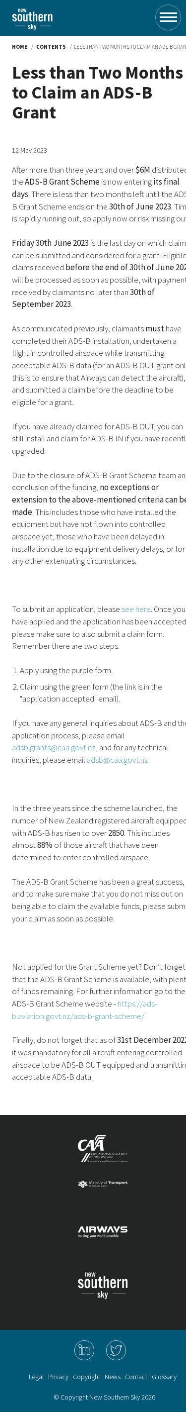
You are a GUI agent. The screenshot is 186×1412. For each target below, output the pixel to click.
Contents (51, 46)
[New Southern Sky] (32, 11)
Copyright (86, 1376)
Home (19, 46)
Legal (36, 1376)
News (113, 1376)
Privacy (58, 1376)
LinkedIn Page (84, 1350)
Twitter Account (116, 1350)
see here (136, 609)
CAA (102, 1153)
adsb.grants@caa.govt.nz (54, 747)
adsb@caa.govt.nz (117, 759)
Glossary (164, 1376)
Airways (102, 1244)
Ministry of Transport (102, 1198)
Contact (136, 1376)
